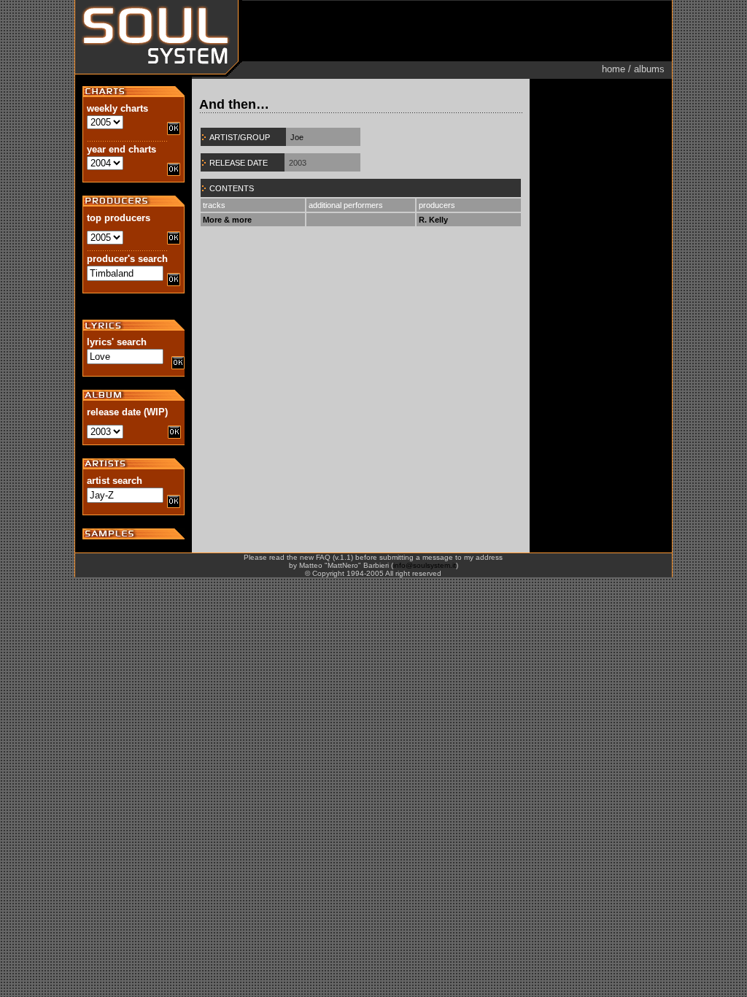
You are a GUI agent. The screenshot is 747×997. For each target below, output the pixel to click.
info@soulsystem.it (424, 565)
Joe (296, 137)
